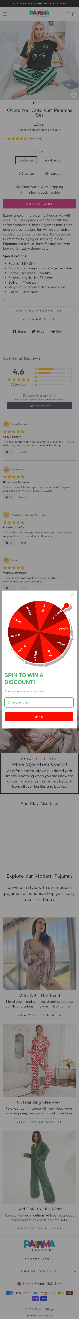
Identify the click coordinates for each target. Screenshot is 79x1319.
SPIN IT (39, 716)
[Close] (72, 595)
